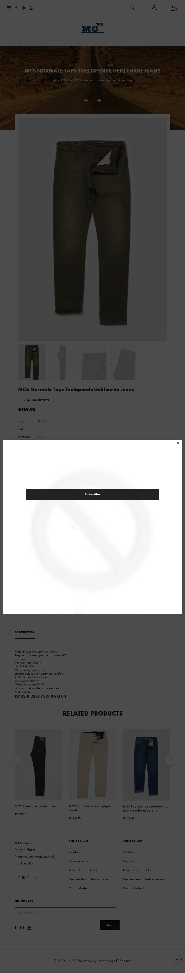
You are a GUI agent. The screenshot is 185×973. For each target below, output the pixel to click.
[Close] (178, 443)
